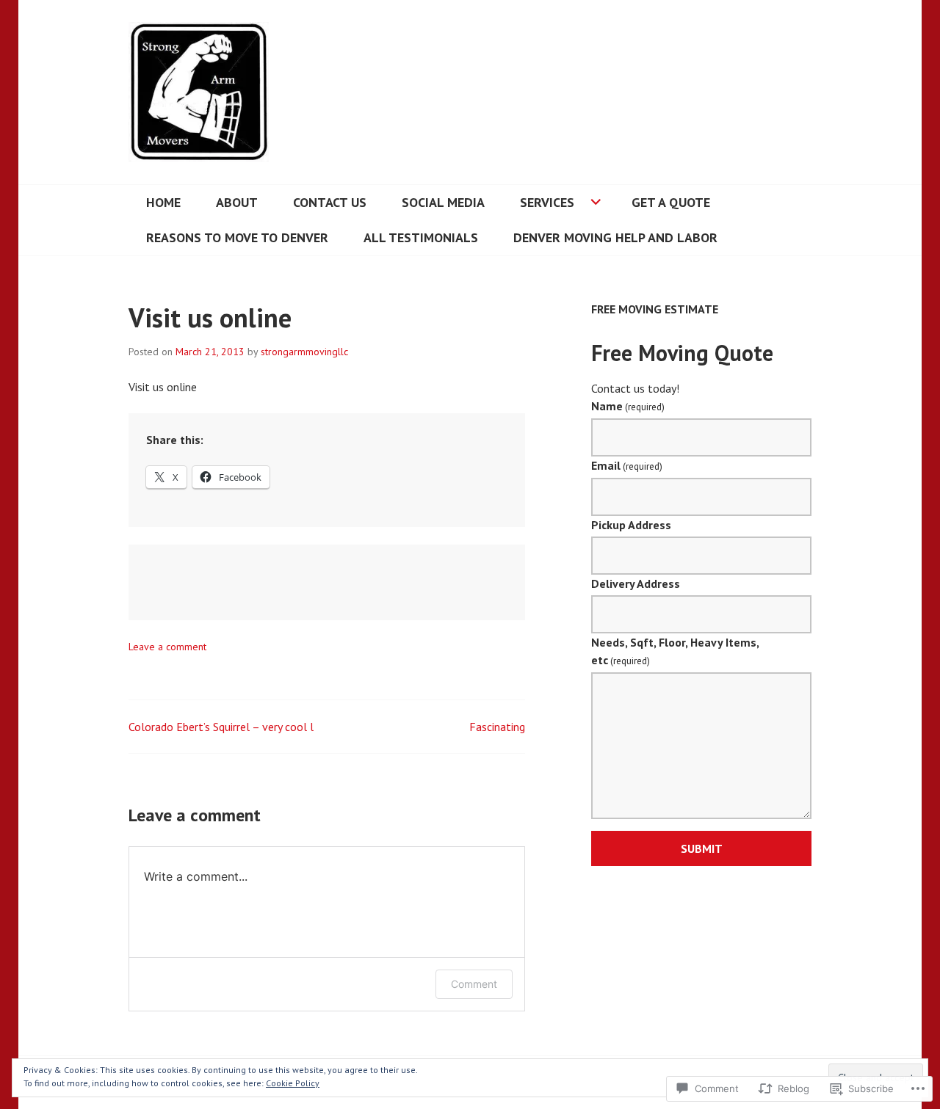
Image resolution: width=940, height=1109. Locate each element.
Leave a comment (167, 646)
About (237, 202)
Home (163, 202)
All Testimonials (421, 237)
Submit (702, 848)
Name (628, 406)
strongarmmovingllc (304, 351)
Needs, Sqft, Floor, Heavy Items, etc (675, 651)
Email (626, 465)
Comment (474, 984)
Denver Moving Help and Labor (615, 237)
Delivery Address (635, 583)
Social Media (443, 202)
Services (547, 202)
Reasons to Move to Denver (237, 237)
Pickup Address (631, 524)
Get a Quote (671, 202)
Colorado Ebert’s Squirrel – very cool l (221, 726)
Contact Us (329, 202)
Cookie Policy (292, 1082)
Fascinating (497, 726)
